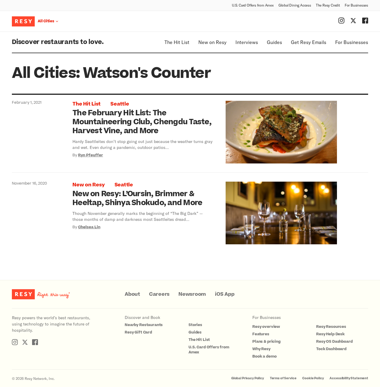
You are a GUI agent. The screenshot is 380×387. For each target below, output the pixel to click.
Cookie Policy (313, 378)
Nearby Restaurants (144, 325)
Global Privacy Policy (247, 378)
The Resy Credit (328, 5)
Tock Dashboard (331, 349)
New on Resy (212, 42)
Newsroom (192, 294)
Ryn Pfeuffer (90, 155)
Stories (195, 325)
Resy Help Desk (330, 334)
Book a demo (264, 356)
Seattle (119, 104)
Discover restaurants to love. (58, 42)
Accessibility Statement (349, 378)
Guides (274, 42)
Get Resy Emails (308, 42)
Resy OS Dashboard (334, 341)
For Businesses (356, 5)
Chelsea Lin (89, 227)
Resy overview (266, 326)
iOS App (224, 294)
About (132, 294)
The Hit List (176, 42)
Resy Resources (331, 326)
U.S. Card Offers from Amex (253, 5)
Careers (159, 294)
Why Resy (261, 349)
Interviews (246, 42)
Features (260, 334)
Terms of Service (283, 378)
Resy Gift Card (138, 332)
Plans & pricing (266, 341)
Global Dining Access (294, 5)
